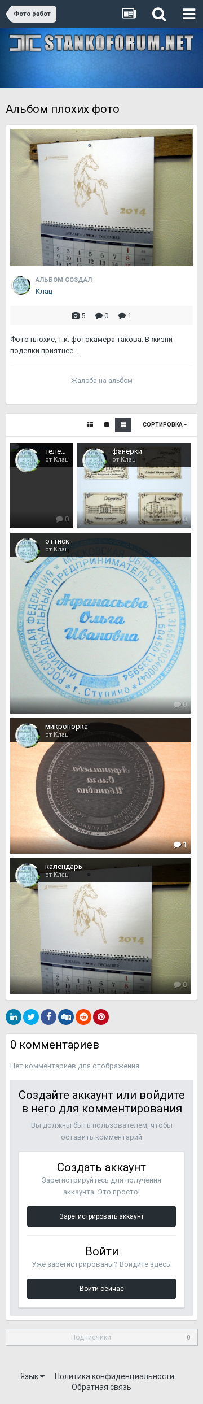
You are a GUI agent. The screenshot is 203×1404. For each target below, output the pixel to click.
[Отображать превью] (123, 425)
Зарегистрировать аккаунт (101, 1216)
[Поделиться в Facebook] (48, 1017)
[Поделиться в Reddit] (83, 1017)
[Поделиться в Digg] (66, 1017)
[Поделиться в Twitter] (31, 1017)
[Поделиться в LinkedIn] (13, 1017)
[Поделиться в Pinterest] (101, 1017)
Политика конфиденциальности (114, 1376)
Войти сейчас (102, 1289)
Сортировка (163, 424)
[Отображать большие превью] (107, 425)
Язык (30, 1376)
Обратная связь (101, 1387)
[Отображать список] (90, 425)
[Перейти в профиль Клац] (20, 285)
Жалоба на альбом (102, 381)
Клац (44, 291)
